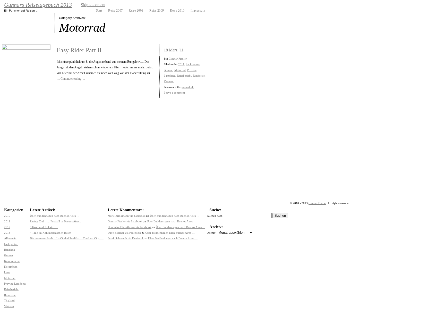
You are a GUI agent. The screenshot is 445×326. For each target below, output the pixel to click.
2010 (7, 215)
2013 (7, 232)
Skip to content (93, 5)
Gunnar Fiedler (178, 58)
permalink (188, 86)
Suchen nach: (215, 215)
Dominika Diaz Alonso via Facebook (129, 227)
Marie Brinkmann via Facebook (127, 215)
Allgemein (10, 238)
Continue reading (73, 78)
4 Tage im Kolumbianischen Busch (50, 232)
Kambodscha (12, 260)
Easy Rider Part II (79, 50)
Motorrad (180, 69)
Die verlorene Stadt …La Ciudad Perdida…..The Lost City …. (67, 238)
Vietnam (169, 81)
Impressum (198, 10)
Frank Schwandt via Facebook (126, 238)
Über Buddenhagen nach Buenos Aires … (54, 215)
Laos (7, 272)
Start (99, 10)
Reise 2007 (115, 10)
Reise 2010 (177, 10)
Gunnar (168, 69)
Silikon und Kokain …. (44, 227)
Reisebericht (184, 75)
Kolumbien (11, 266)
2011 (181, 64)
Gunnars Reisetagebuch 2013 (38, 5)
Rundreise (199, 75)
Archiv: (211, 232)
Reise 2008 (136, 10)
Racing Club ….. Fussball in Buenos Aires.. (55, 221)
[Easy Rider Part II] (26, 62)
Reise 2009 (156, 10)
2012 (7, 227)
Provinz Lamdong (15, 283)
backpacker (193, 64)
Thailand (9, 300)
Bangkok (9, 249)
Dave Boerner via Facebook (124, 232)
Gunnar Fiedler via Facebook (125, 221)
